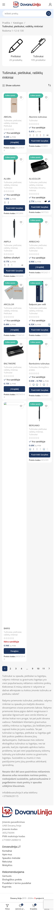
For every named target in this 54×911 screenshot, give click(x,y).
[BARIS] (14, 514)
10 (38, 668)
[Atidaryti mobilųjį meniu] (4, 4)
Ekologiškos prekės (39, 368)
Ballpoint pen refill (37, 304)
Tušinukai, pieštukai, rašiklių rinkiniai (13, 121)
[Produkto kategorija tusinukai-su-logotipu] (38, 50)
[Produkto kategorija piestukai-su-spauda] (15, 50)
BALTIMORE (10, 364)
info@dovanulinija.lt (12, 792)
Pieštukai (8, 125)
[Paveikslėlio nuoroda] (27, 811)
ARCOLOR (9, 304)
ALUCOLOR (34, 179)
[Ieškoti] (48, 13)
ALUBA (7, 179)
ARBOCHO (34, 242)
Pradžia (6, 22)
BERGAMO (34, 425)
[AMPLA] (14, 228)
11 (43, 668)
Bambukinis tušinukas (39, 364)
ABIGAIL (8, 117)
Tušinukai (33, 120)
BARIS (7, 628)
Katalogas (18, 22)
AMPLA (7, 242)
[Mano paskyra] (50, 4)
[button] (14, 142)
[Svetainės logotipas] (27, 4)
